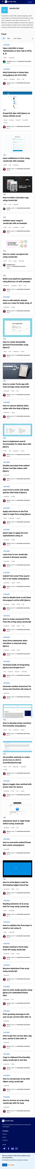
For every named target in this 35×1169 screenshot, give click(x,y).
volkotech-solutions (24, 61)
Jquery (5, 79)
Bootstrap (15, 766)
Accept (5, 1165)
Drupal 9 (18, 120)
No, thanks (11, 1165)
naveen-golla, (11, 264)
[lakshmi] (5, 62)
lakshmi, (9, 61)
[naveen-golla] (5, 266)
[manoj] (5, 209)
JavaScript (11, 57)
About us (4, 1134)
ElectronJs (6, 285)
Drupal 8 (12, 120)
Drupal (5, 120)
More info (4, 1161)
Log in (30, 2)
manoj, (9, 208)
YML (5, 671)
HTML (5, 57)
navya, (9, 83)
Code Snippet (17, 38)
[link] (17, 1120)
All (3, 38)
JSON (18, 953)
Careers (4, 1137)
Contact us (5, 1140)
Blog (8, 38)
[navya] (5, 83)
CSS (23, 79)
